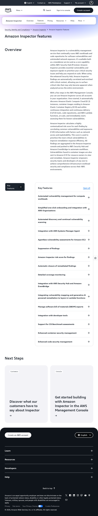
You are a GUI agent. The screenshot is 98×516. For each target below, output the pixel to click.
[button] (83, 10)
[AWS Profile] (91, 3)
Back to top (47, 488)
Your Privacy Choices (30, 506)
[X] (66, 495)
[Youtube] (85, 495)
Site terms (16, 506)
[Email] (66, 500)
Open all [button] (86, 188)
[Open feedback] (95, 258)
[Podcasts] (89, 495)
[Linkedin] (74, 495)
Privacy (7, 506)
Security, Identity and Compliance (17, 30)
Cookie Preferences (52, 506)
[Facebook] (70, 495)
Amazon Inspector (39, 30)
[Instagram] (78, 495)
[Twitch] (82, 495)
